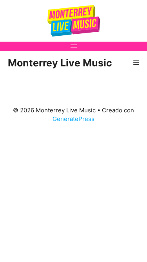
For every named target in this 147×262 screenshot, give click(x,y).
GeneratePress (73, 119)
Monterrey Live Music (60, 63)
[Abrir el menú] (73, 46)
